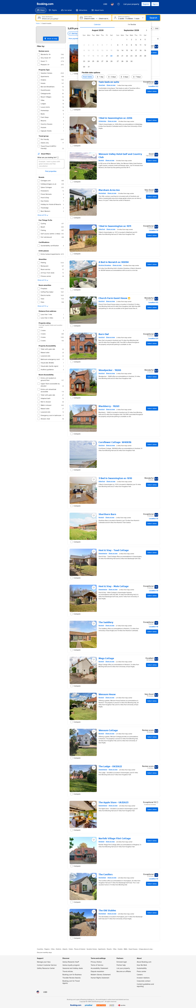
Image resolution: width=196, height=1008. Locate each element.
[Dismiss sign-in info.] (128, 489)
